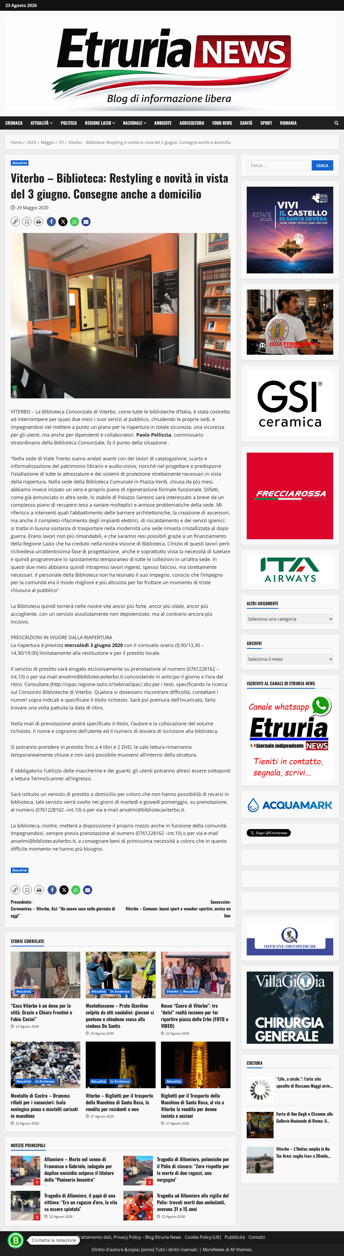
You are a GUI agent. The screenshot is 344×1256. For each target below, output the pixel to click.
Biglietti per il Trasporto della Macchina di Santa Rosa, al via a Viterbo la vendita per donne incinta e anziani (192, 1105)
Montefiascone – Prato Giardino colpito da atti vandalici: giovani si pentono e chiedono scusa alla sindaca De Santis (120, 1015)
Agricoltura (192, 123)
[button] (337, 123)
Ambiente (162, 123)
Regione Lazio (98, 123)
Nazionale (132, 123)
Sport (266, 123)
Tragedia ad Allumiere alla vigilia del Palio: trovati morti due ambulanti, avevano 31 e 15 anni (138, 1205)
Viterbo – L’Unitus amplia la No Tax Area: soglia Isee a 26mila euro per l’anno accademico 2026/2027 (303, 1152)
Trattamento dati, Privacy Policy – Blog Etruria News (129, 1237)
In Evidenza (119, 991)
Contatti (257, 1237)
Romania (288, 123)
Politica (69, 123)
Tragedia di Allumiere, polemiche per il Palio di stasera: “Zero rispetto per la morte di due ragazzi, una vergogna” (138, 1170)
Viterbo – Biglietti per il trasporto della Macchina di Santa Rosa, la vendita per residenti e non (119, 1102)
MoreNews (213, 1249)
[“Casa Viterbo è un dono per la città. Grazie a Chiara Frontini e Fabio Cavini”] (45, 975)
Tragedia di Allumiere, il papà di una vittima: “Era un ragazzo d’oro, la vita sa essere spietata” (25, 1205)
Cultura (255, 1063)
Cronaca (14, 123)
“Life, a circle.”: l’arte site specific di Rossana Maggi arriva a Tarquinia (304, 1082)
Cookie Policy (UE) (203, 1237)
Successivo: (178, 909)
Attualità (40, 123)
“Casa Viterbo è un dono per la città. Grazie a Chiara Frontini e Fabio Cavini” (41, 1012)
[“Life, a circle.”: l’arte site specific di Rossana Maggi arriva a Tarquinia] (260, 1090)
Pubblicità (235, 1237)
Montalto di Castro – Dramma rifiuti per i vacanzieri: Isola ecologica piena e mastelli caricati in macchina (44, 1105)
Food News (222, 123)
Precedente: (63, 909)
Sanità (246, 123)
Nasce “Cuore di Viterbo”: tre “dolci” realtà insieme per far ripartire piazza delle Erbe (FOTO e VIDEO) (194, 1015)
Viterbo (173, 991)
